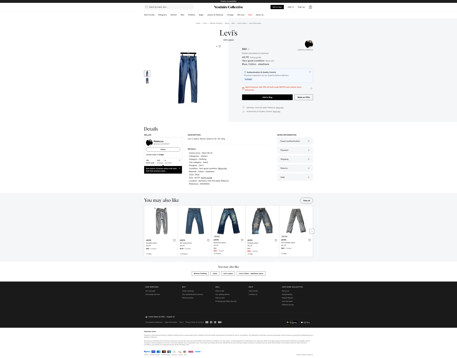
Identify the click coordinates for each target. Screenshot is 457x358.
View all (306, 200)
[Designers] (169, 15)
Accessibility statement (154, 322)
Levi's (205, 23)
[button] (310, 7)
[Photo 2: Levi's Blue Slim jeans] (147, 81)
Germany (174, 355)
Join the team (287, 301)
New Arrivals (149, 15)
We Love (240, 15)
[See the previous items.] (145, 231)
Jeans (227, 23)
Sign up (301, 7)
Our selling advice (222, 294)
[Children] (197, 15)
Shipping (284, 159)
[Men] (186, 15)
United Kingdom (155, 355)
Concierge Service (152, 294)
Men (182, 15)
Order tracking (188, 291)
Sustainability (287, 294)
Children (191, 15)
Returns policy (187, 298)
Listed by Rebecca (305, 50)
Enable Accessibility (228, 1)
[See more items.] (311, 231)
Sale (250, 15)
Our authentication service (192, 294)
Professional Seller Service (225, 301)
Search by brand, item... (158, 7)
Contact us (253, 294)
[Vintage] (235, 15)
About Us (259, 15)
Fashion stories (288, 304)
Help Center (253, 291)
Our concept (150, 291)
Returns (284, 168)
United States (166, 355)
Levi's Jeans (242, 23)
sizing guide (255, 57)
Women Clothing (216, 23)
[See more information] (311, 88)
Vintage (230, 15)
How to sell (219, 291)
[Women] (179, 15)
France (146, 355)
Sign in (291, 7)
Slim (233, 23)
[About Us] (265, 15)
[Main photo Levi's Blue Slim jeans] (147, 74)
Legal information (170, 322)
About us (285, 291)
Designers (162, 15)
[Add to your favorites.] (174, 240)
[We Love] (246, 15)
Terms (181, 322)
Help (283, 177)
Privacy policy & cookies (194, 322)
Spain (181, 355)
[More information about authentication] (310, 71)
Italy (185, 355)
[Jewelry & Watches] (225, 15)
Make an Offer (304, 97)
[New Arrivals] (156, 15)
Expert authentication (290, 141)
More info (270, 60)
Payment (284, 150)
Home (198, 23)
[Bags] (205, 15)
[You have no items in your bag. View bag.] (310, 7)
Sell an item (277, 7)
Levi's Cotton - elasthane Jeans (251, 273)
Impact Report (287, 298)
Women (174, 15)
